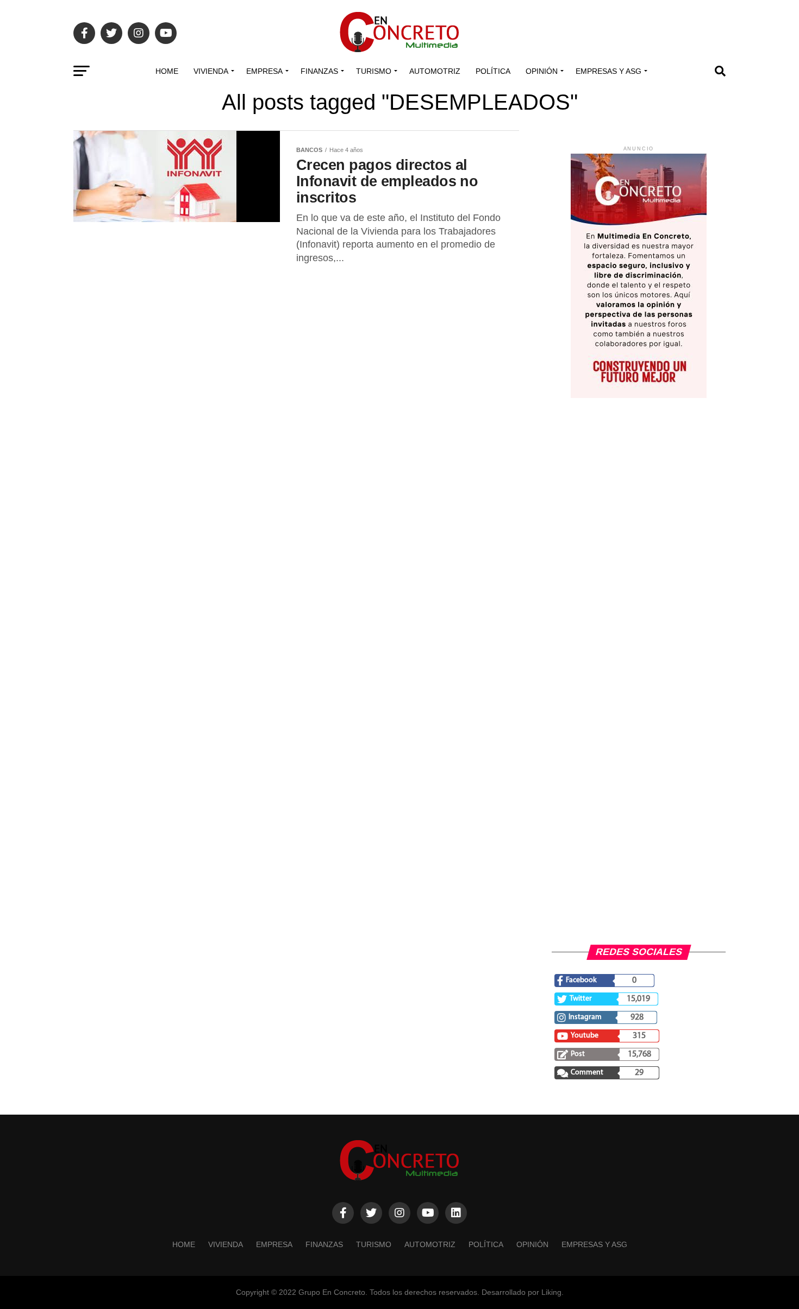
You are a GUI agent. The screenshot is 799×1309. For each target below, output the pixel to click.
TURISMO (373, 71)
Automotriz (434, 71)
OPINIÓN (542, 71)
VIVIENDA (210, 71)
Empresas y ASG (608, 71)
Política (493, 71)
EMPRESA (264, 71)
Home (166, 71)
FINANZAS (319, 71)
